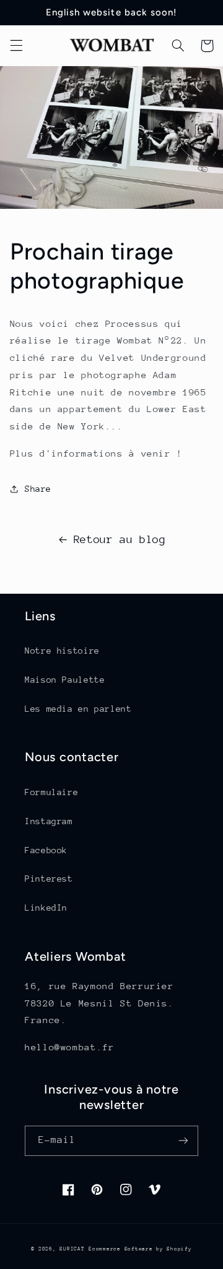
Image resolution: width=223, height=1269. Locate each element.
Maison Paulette (65, 680)
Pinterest (49, 878)
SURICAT (71, 1249)
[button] (16, 46)
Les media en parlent (78, 709)
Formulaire (51, 792)
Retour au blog (120, 539)
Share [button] (38, 489)
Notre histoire (62, 651)
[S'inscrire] (183, 1141)
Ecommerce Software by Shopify (140, 1249)
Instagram (49, 821)
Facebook (46, 850)
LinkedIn (46, 908)
